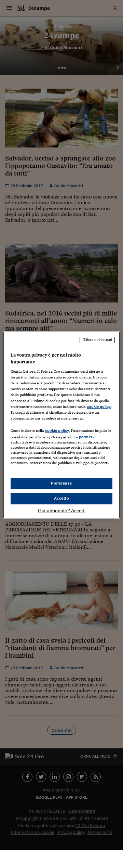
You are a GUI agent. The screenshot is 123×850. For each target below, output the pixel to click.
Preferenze (61, 483)
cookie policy (99, 406)
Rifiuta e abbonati (97, 340)
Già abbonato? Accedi (61, 510)
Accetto (61, 498)
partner (85, 437)
